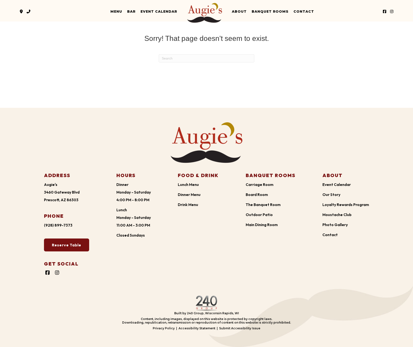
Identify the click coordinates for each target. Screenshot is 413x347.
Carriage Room (259, 184)
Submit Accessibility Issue (239, 328)
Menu (116, 11)
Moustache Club (337, 214)
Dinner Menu (189, 194)
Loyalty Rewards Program (345, 204)
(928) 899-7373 (58, 225)
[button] (21, 11)
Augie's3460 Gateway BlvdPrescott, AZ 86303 (62, 192)
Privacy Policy (164, 328)
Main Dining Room (262, 224)
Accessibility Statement (197, 328)
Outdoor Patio (259, 214)
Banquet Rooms (270, 11)
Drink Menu (188, 204)
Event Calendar (159, 11)
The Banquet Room (263, 204)
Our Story (331, 194)
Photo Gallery (335, 224)
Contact (303, 11)
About (239, 11)
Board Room (257, 194)
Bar (131, 11)
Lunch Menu (188, 184)
